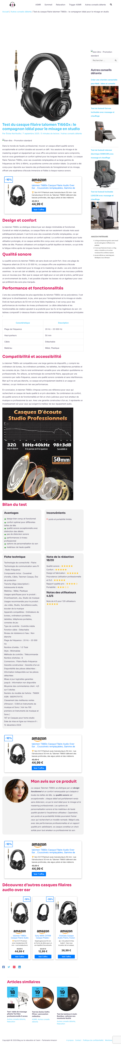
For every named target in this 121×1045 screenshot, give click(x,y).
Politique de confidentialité (93, 1040)
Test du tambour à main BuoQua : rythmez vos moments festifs (67, 1016)
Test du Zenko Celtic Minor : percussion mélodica (41, 1014)
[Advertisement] (60, 32)
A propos (69, 1040)
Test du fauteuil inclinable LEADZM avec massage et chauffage (102, 195)
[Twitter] (9, 967)
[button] (111, 5)
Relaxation (11, 1022)
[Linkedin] (19, 967)
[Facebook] (3, 967)
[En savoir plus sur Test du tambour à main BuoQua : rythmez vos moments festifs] (68, 998)
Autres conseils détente (71, 133)
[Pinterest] (14, 967)
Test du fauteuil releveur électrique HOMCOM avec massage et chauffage (102, 154)
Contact (78, 1040)
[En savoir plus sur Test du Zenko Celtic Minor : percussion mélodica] (43, 997)
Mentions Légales (112, 1040)
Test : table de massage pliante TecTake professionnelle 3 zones (17, 1014)
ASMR (34, 1019)
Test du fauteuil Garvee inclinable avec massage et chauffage (102, 112)
